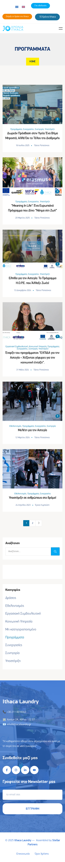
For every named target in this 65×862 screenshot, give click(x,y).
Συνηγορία (39, 129)
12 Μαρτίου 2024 (22, 437)
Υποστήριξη (50, 129)
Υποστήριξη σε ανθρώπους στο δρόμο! (32, 497)
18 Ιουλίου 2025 (22, 145)
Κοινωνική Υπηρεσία (37, 346)
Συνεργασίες (28, 129)
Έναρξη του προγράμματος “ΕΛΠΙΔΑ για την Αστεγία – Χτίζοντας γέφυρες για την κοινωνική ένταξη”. (32, 357)
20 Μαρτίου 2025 (22, 218)
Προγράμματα (16, 129)
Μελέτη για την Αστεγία (32, 430)
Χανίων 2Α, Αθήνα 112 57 (21, 719)
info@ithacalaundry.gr (19, 724)
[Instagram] (16, 770)
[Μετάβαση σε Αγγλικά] (23, 6)
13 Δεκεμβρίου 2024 (22, 290)
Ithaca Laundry (22, 840)
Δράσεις (10, 598)
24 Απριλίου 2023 (23, 505)
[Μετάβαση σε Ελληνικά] (17, 6)
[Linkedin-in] (25, 770)
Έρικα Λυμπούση (42, 505)
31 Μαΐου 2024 (22, 370)
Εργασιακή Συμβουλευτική (17, 346)
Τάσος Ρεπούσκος (41, 145)
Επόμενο (39, 523)
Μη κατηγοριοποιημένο (20, 629)
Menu (60, 28)
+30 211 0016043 (16, 712)
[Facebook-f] (7, 770)
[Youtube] (34, 770)
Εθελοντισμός (15, 426)
